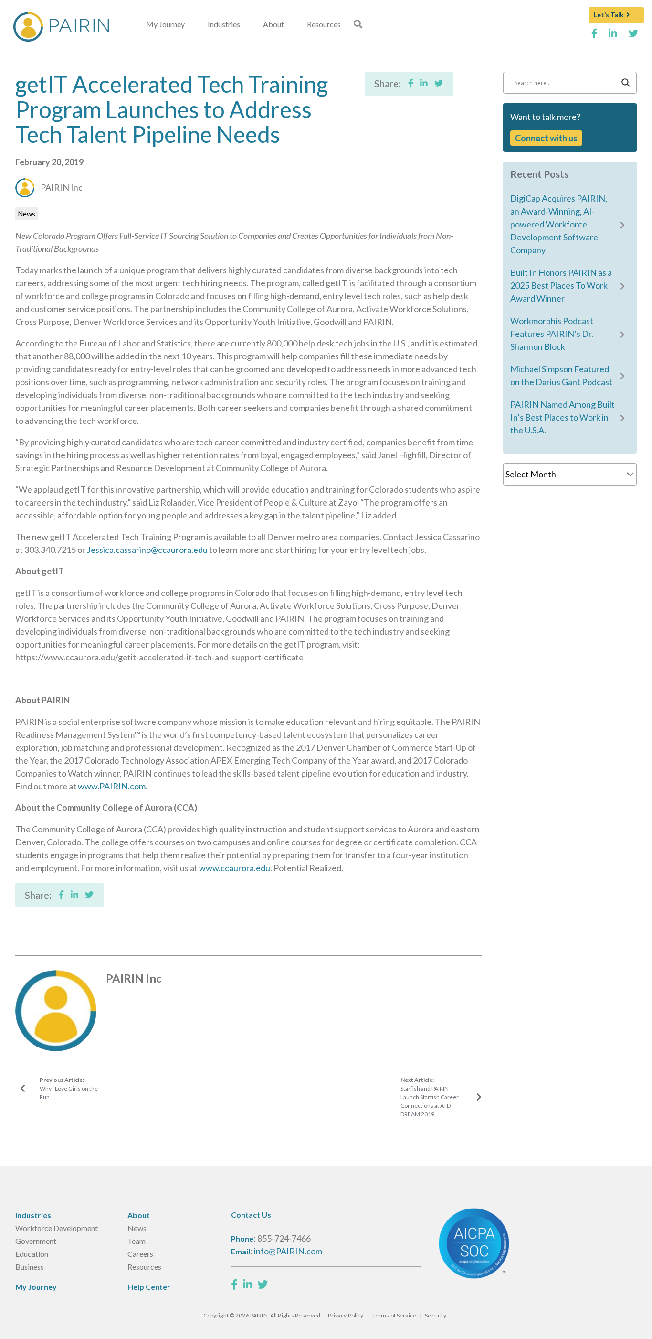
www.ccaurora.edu (234, 868)
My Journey (165, 24)
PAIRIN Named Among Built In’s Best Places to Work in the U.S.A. (562, 417)
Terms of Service (394, 1315)
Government (35, 1240)
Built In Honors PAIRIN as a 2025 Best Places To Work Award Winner (561, 285)
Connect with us (546, 138)
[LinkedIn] (247, 1284)
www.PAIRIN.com (112, 786)
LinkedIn (613, 36)
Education (31, 1253)
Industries (224, 24)
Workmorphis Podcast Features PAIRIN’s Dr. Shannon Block (551, 333)
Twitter (633, 36)
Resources (324, 24)
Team (136, 1240)
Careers (140, 1253)
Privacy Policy (346, 1315)
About (273, 24)
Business (29, 1266)
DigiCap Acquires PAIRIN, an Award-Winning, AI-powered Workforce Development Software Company (558, 224)
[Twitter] (262, 1284)
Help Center (148, 1286)
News (26, 213)
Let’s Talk (609, 15)
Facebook (594, 36)
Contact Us (251, 1214)
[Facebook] (234, 1284)
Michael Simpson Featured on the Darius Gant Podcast (561, 375)
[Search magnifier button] (625, 82)
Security (435, 1315)
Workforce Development (56, 1227)
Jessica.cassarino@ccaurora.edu (147, 549)
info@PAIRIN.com (288, 1251)
